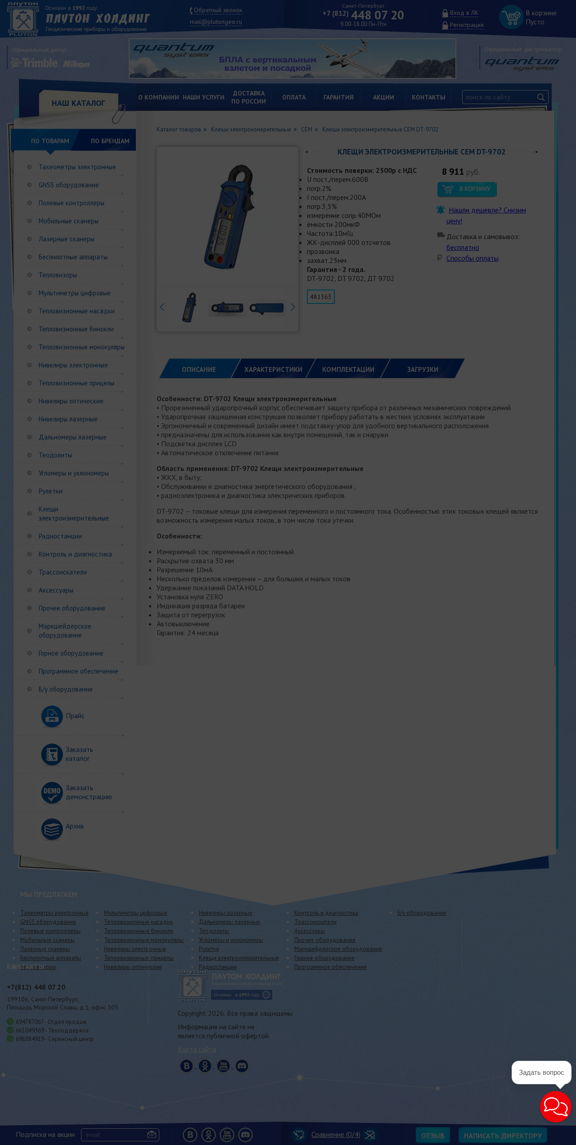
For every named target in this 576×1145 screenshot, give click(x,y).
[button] (556, 1106)
